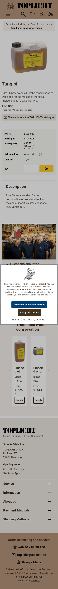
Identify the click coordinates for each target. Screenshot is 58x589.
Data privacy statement (34, 319)
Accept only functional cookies (29, 304)
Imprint (15, 319)
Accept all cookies (29, 312)
